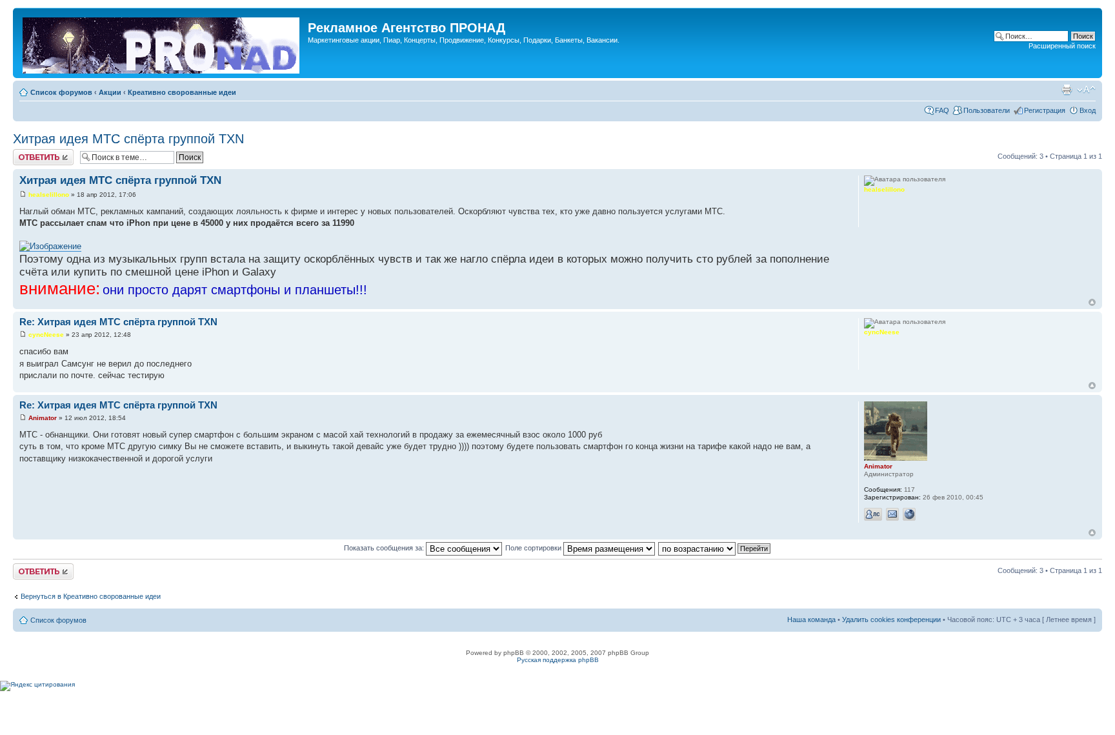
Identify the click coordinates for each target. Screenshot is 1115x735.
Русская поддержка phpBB (558, 659)
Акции (110, 92)
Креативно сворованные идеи (182, 92)
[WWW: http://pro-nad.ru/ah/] (909, 514)
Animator (42, 417)
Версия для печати (1067, 90)
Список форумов (61, 92)
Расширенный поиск (1062, 46)
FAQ (942, 110)
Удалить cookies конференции (891, 619)
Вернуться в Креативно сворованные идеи (91, 596)
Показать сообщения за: (385, 548)
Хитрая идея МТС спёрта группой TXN (128, 139)
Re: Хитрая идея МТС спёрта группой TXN (118, 321)
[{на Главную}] (162, 43)
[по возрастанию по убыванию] (715, 548)
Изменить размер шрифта (1086, 90)
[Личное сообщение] (873, 514)
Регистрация (1044, 110)
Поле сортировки (534, 548)
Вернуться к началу (1092, 302)
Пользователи (986, 110)
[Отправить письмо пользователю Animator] (892, 514)
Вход (1088, 110)
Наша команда (811, 619)
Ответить (28, 153)
